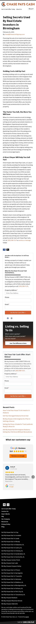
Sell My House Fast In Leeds (10, 538)
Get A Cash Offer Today (8, 9)
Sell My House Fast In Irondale (11, 535)
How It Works (5, 514)
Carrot (27, 617)
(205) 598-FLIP (12, 240)
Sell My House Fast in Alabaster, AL (12, 545)
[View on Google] (7, 468)
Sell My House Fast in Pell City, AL (12, 591)
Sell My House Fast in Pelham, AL (12, 588)
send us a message (25, 240)
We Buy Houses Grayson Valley (11, 566)
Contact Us (4, 511)
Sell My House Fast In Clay (9, 532)
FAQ (2, 516)
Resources (4, 522)
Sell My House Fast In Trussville (11, 576)
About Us (19, 9)
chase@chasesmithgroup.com (15, 34)
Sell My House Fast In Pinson (10, 570)
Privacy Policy (5, 524)
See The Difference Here (18, 343)
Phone (7, 297)
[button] (2, 476)
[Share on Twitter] (7, 250)
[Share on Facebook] (4, 250)
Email (7, 304)
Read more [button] (8, 481)
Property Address (11, 290)
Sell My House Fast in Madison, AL (12, 582)
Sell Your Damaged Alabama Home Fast (16, 416)
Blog (2, 527)
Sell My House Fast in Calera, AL (11, 548)
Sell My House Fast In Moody (10, 542)
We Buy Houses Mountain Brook (11, 601)
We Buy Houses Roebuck (9, 598)
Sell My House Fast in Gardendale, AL (13, 554)
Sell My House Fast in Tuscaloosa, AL (13, 595)
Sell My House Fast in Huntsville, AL (12, 557)
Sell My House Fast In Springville (12, 573)
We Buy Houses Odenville (9, 604)
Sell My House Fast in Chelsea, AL (12, 551)
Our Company (5, 519)
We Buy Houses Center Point (10, 560)
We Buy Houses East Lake (9, 563)
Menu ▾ (31, 9)
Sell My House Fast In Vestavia (11, 579)
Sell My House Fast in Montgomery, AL (13, 585)
